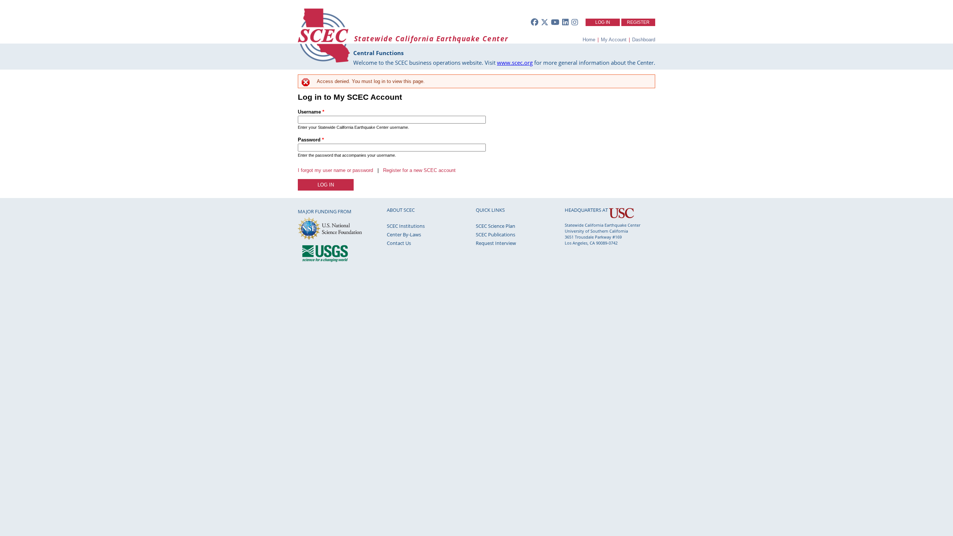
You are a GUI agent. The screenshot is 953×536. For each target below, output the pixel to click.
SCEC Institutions (406, 226)
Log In (602, 22)
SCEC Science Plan (495, 226)
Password (311, 140)
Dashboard (643, 39)
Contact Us (399, 243)
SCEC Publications (495, 234)
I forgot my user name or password (335, 170)
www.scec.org (515, 62)
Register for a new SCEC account (419, 170)
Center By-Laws (404, 234)
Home (589, 39)
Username (311, 112)
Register (638, 22)
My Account (614, 39)
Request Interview (496, 243)
